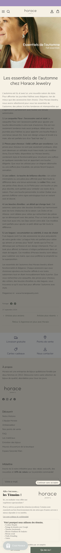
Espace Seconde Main (12, 451)
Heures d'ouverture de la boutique (18, 446)
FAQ (4, 433)
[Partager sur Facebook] (11, 304)
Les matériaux (8, 438)
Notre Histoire (8, 416)
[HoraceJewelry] (30, 11)
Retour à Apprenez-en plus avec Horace (30, 321)
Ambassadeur (8, 425)
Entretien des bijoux (11, 442)
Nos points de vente (11, 429)
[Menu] (3, 11)
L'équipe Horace (9, 420)
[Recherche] (10, 11)
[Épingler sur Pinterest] (15, 304)
